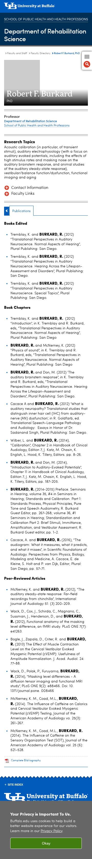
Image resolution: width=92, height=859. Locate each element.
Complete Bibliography (26, 760)
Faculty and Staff (17, 53)
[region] (46, 830)
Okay (46, 843)
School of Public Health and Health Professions (46, 19)
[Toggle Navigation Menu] (87, 61)
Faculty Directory (40, 53)
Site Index (15, 784)
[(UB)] (46, 7)
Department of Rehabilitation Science (45, 34)
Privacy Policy (51, 831)
